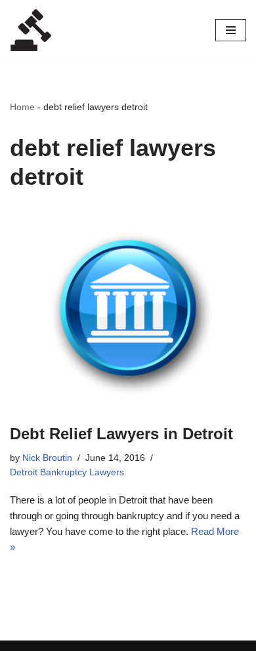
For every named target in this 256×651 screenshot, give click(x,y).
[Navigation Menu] (230, 30)
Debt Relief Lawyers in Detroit (121, 434)
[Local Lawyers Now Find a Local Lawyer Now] (31, 30)
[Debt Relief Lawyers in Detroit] (128, 310)
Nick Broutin (47, 458)
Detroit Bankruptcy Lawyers (67, 472)
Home (22, 107)
